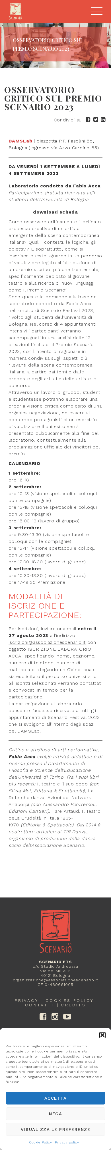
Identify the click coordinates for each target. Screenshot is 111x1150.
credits (73, 1005)
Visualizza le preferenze (55, 1129)
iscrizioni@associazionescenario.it (47, 642)
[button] (102, 1035)
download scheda (55, 212)
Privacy (26, 1000)
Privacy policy (67, 1142)
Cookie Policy (40, 1142)
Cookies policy (70, 1000)
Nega (55, 1113)
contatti (39, 1005)
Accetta (55, 1098)
